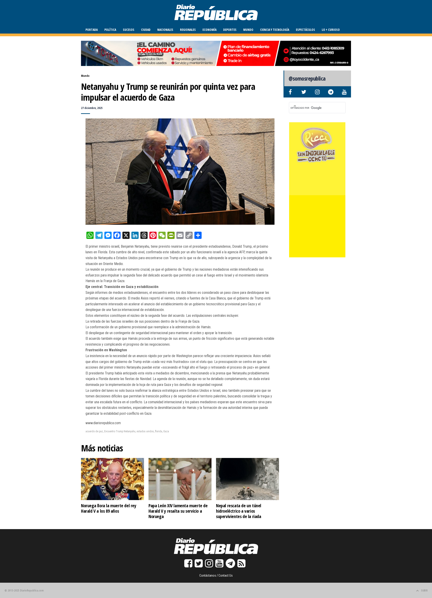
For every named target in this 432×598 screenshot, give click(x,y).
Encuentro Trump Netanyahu (119, 431)
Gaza (166, 431)
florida (158, 431)
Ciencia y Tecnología (274, 29)
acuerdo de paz (94, 431)
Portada (92, 29)
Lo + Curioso (331, 29)
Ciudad (146, 29)
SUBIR (424, 590)
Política (110, 29)
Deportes (229, 29)
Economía (209, 29)
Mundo (248, 29)
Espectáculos (305, 29)
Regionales (188, 29)
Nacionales (165, 29)
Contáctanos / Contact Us (216, 575)
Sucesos (128, 29)
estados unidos (145, 431)
